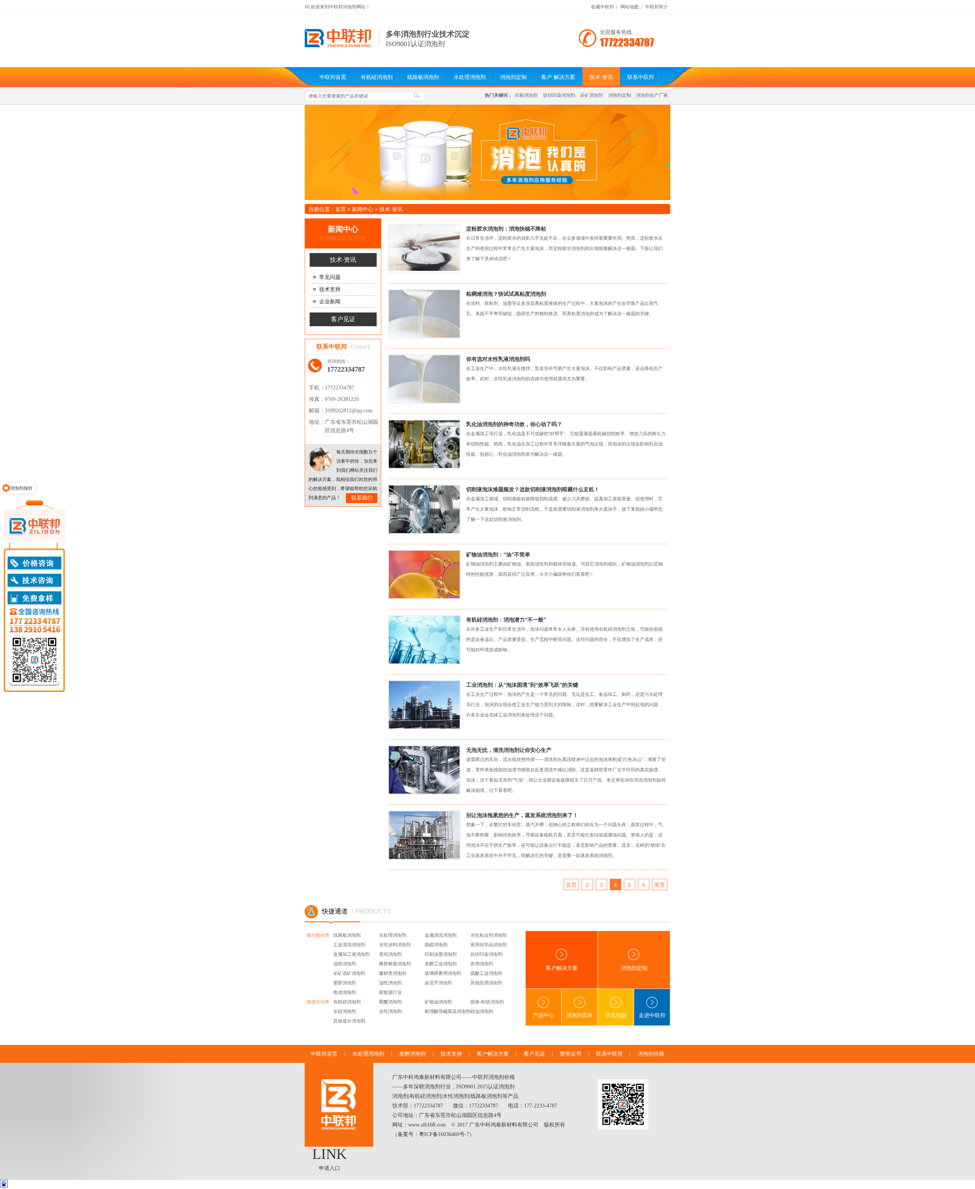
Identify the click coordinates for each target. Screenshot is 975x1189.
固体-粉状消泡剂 (487, 1002)
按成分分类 (318, 1002)
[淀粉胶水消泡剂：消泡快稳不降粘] (430, 251)
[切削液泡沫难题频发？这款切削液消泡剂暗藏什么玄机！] (430, 511)
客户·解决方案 (558, 77)
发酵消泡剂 (412, 1054)
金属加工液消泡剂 (351, 954)
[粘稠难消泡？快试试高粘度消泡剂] (430, 316)
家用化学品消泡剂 (488, 944)
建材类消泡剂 (392, 973)
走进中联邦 (652, 1015)
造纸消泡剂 (390, 954)
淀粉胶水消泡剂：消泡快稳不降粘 (506, 229)
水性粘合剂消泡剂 (488, 935)
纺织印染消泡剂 (559, 95)
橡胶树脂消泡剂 (395, 963)
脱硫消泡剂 (436, 944)
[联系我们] (320, 459)
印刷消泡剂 (526, 95)
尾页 (659, 885)
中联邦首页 (333, 77)
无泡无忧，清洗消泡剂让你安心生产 (508, 750)
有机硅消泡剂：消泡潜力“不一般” (506, 620)
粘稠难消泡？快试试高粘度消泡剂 (506, 294)
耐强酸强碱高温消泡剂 (447, 1011)
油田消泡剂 (344, 963)
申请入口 (329, 1168)
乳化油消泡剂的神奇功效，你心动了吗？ (514, 424)
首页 (340, 209)
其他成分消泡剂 (349, 1021)
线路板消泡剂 (423, 77)
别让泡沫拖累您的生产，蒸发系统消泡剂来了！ (522, 815)
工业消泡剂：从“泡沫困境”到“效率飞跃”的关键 (522, 685)
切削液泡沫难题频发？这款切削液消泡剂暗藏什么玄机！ (532, 489)
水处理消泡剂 (470, 77)
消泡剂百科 (579, 1015)
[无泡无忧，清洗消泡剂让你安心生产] (430, 772)
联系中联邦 (640, 77)
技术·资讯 (601, 77)
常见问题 (329, 277)
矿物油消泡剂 (438, 1002)
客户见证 (343, 319)
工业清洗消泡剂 (349, 944)
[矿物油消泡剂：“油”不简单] (430, 577)
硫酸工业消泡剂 (486, 973)
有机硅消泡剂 (377, 77)
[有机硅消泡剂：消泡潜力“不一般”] (430, 642)
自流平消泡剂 (438, 982)
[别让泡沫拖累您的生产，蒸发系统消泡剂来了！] (430, 837)
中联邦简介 (656, 7)
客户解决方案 (562, 968)
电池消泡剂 (344, 992)
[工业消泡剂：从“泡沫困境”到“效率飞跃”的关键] (430, 707)
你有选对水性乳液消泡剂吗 (498, 359)
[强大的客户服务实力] (487, 152)
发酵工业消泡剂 (441, 963)
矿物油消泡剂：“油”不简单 (498, 554)
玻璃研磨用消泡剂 (443, 973)
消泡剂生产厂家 (652, 95)
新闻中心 (362, 209)
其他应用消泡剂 (486, 982)
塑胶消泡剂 (344, 982)
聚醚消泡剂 (390, 1002)
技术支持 (329, 289)
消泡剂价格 (651, 1054)
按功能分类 (318, 935)
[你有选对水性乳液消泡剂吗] (430, 381)
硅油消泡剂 (481, 1011)
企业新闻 (329, 301)
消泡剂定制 (513, 77)
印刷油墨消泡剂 (441, 954)
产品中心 (543, 1015)
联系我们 (361, 498)
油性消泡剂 (390, 982)
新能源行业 (390, 992)
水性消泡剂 (390, 1011)
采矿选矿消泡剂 (349, 973)
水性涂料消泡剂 (395, 944)
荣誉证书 (570, 1054)
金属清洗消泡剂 (441, 935)
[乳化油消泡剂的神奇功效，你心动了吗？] (430, 446)
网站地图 (629, 7)
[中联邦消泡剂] (338, 45)
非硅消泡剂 (344, 1011)
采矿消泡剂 (591, 95)
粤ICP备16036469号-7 (444, 1134)
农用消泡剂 (481, 963)
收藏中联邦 (602, 7)
